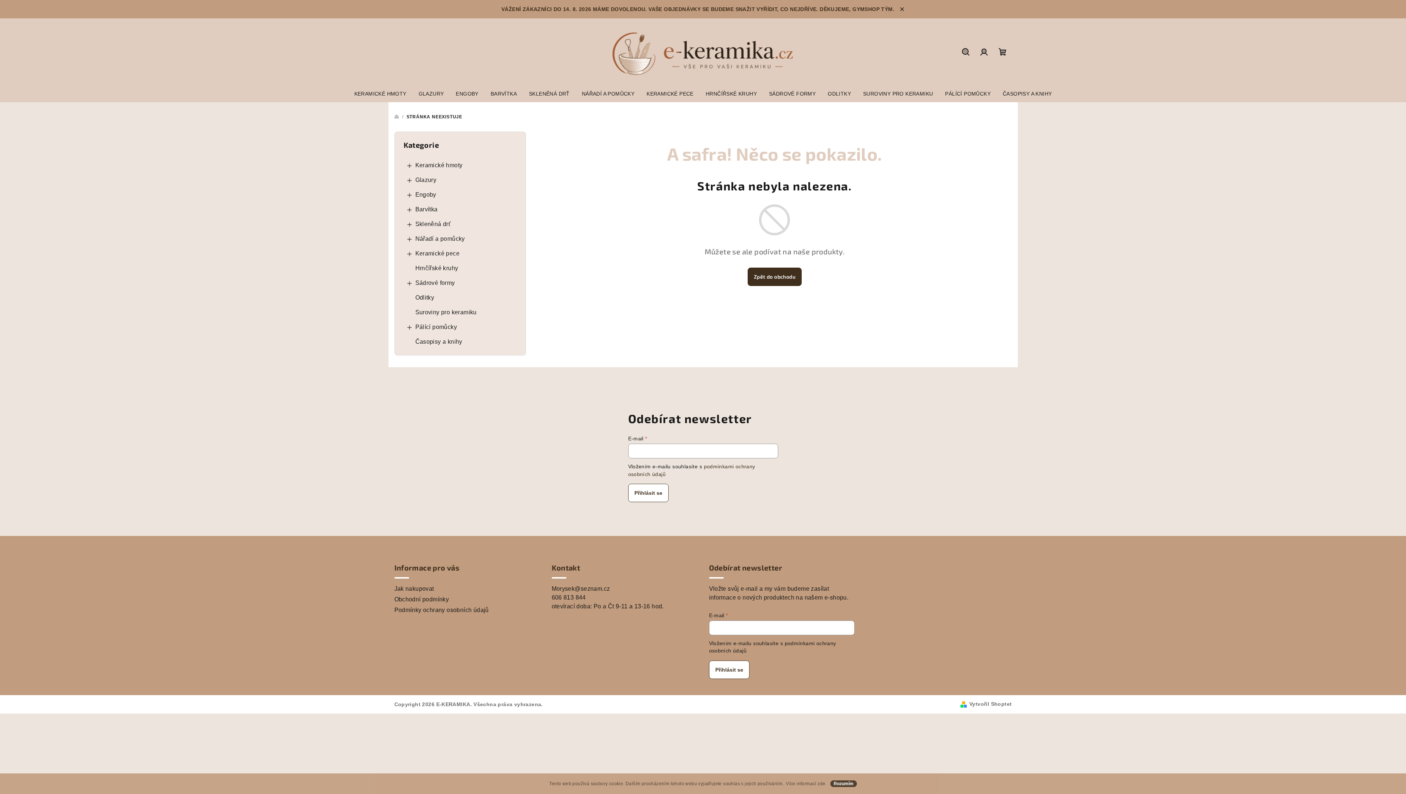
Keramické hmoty (439, 165)
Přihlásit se (648, 493)
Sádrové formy (435, 283)
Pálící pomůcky (436, 327)
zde (821, 783)
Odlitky (424, 297)
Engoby (425, 195)
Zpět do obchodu (774, 276)
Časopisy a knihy (438, 342)
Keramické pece (437, 253)
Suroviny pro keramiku (446, 312)
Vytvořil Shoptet (990, 704)
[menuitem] (380, 93)
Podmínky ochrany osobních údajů (441, 610)
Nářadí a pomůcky (440, 239)
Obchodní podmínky (421, 599)
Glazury (426, 180)
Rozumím (844, 783)
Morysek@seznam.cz (581, 589)
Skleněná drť (433, 224)
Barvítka (426, 209)
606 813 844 (569, 597)
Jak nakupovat (414, 589)
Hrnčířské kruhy (436, 268)
